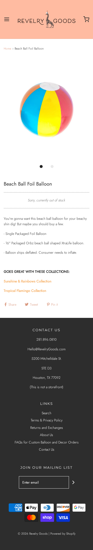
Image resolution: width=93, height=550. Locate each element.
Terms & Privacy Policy (46, 420)
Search (46, 413)
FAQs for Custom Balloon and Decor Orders (47, 442)
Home (7, 48)
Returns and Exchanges (46, 427)
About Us (46, 434)
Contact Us (46, 449)
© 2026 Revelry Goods (33, 533)
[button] (46, 109)
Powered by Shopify (62, 533)
